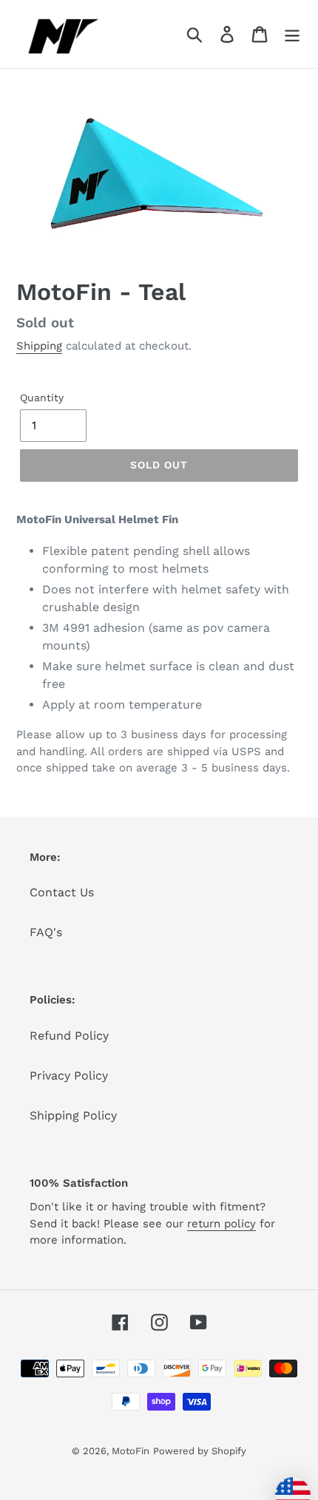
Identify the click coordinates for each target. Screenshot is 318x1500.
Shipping (39, 345)
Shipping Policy (73, 1115)
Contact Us (62, 892)
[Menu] (292, 34)
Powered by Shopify (199, 1450)
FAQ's (46, 932)
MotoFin (130, 1450)
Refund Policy (69, 1036)
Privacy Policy (69, 1075)
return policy (221, 1223)
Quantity (42, 397)
